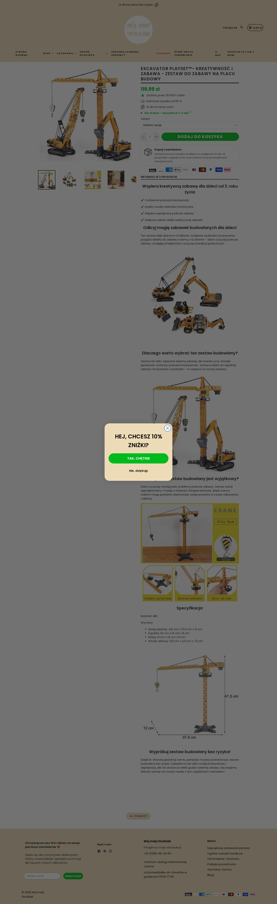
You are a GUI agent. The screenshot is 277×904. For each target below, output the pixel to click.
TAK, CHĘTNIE (138, 458)
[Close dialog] (167, 428)
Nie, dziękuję (138, 471)
